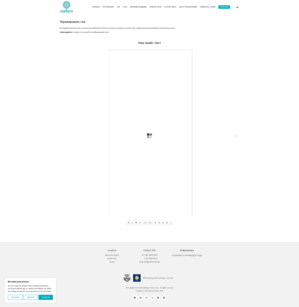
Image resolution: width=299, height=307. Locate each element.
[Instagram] (146, 297)
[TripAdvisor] (140, 297)
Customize (15, 297)
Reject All (30, 297)
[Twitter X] (152, 297)
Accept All (46, 297)
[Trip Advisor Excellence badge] (127, 278)
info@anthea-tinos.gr (152, 262)
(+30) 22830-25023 (150, 258)
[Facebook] (134, 297)
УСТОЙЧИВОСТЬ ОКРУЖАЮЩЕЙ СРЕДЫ (187, 255)
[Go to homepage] (67, 7)
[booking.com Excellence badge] (137, 278)
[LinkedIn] (158, 297)
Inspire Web (159, 291)
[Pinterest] (164, 297)
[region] (30, 290)
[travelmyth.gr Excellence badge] (158, 278)
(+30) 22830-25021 (150, 255)
